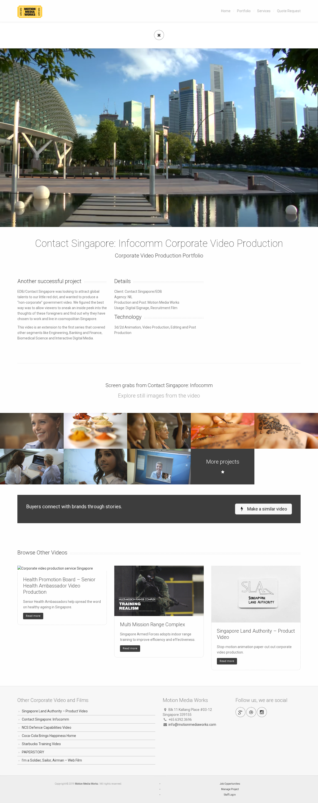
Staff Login (230, 794)
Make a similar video (266, 508)
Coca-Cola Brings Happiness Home (49, 736)
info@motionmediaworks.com (192, 725)
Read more (33, 616)
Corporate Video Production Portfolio (159, 256)
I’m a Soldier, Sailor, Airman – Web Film (52, 760)
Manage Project (230, 789)
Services (264, 11)
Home (226, 11)
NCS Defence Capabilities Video (46, 728)
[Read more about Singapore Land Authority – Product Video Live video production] (256, 594)
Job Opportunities (230, 783)
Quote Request (289, 11)
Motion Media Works (86, 783)
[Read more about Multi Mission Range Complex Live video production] (159, 591)
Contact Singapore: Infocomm (45, 719)
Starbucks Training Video (41, 744)
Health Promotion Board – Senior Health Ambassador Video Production (59, 586)
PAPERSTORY (33, 752)
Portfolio (244, 11)
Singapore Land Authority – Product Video (55, 711)
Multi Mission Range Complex (152, 624)
